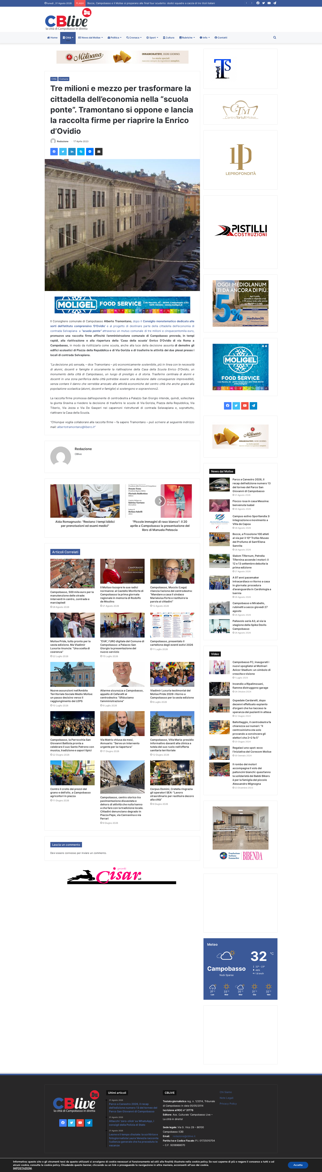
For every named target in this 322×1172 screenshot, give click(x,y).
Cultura (169, 37)
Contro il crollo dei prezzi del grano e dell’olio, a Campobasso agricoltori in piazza (70, 792)
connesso (70, 852)
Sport (152, 37)
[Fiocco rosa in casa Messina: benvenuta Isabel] (219, 505)
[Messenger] (90, 151)
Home (54, 37)
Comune (63, 78)
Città (68, 37)
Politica (114, 37)
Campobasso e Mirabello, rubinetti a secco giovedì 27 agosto (250, 607)
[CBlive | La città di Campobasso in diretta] (68, 19)
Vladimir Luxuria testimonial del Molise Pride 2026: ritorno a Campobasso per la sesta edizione (172, 694)
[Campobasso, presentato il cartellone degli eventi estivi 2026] (172, 625)
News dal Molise (90, 37)
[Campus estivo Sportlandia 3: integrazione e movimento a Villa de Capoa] (219, 521)
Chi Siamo (226, 1092)
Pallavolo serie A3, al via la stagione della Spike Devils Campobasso (249, 624)
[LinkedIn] (72, 151)
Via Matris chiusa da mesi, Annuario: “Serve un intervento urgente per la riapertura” (120, 743)
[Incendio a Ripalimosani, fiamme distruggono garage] (219, 689)
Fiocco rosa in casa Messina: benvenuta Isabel (114, 3)
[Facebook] (54, 151)
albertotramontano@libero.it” (76, 427)
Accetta (298, 1165)
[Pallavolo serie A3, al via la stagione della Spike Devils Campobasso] (219, 626)
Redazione (62, 141)
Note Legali (226, 1097)
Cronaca (134, 37)
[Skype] (81, 151)
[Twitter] (63, 151)
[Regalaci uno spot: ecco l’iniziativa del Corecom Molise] (219, 753)
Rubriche (186, 37)
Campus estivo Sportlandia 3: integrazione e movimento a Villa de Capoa (251, 520)
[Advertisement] (201, 18)
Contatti (222, 37)
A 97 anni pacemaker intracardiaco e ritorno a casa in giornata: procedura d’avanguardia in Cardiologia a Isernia (252, 585)
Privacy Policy (228, 1103)
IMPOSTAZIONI (22, 1168)
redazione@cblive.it (184, 1136)
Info (204, 37)
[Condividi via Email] (98, 151)
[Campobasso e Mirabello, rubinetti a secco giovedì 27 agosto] (219, 608)
